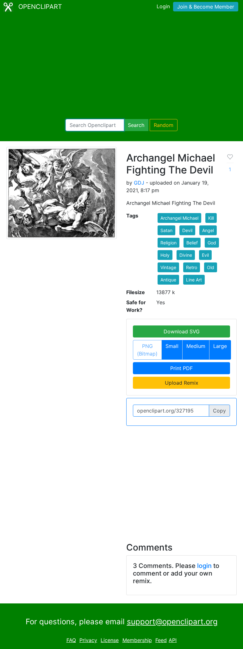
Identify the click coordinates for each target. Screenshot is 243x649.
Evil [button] (205, 255)
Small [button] (171, 346)
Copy (219, 410)
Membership (137, 640)
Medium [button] (195, 346)
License (110, 640)
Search (136, 125)
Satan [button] (166, 230)
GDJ (139, 183)
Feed (161, 640)
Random (163, 125)
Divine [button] (185, 255)
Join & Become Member (205, 6)
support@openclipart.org (172, 621)
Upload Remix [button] (181, 383)
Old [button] (210, 267)
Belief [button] (192, 242)
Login (163, 6)
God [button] (212, 242)
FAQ (71, 640)
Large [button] (220, 346)
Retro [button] (191, 267)
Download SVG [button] (182, 331)
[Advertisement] (121, 66)
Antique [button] (168, 279)
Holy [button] (165, 255)
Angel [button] (208, 230)
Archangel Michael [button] (179, 218)
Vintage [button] (168, 267)
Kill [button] (211, 218)
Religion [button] (168, 242)
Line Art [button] (194, 279)
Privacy (88, 640)
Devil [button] (187, 230)
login (204, 566)
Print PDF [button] (181, 368)
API (173, 640)
